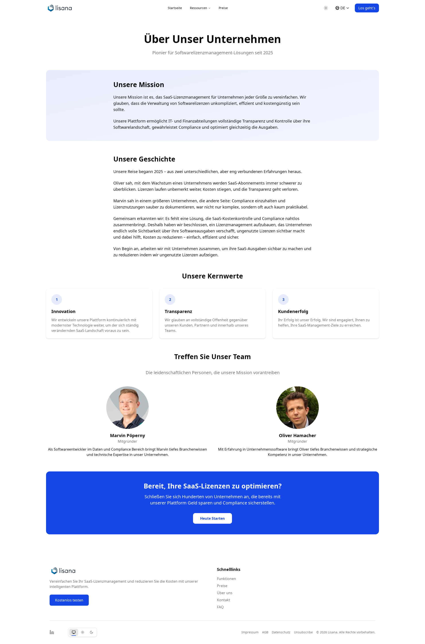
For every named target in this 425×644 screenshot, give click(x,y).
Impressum (250, 632)
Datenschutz (281, 632)
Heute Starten (212, 518)
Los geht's (366, 8)
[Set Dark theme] (91, 632)
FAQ (220, 607)
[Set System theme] (73, 632)
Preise (223, 8)
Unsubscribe (303, 632)
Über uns (224, 592)
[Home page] (60, 8)
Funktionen (226, 578)
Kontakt (223, 599)
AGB (265, 632)
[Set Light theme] (82, 632)
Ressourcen (198, 8)
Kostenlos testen (69, 600)
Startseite (175, 8)
